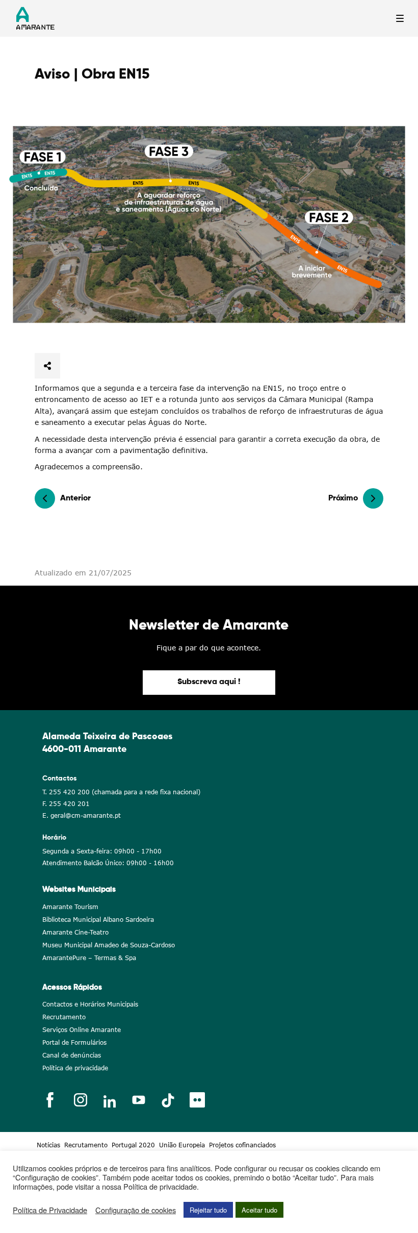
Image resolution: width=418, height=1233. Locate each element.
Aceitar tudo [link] (259, 1210)
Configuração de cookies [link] (135, 1210)
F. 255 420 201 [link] (66, 804)
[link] (209, 224)
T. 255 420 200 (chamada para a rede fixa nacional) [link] (121, 792)
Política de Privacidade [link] (50, 1210)
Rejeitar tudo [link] (208, 1210)
